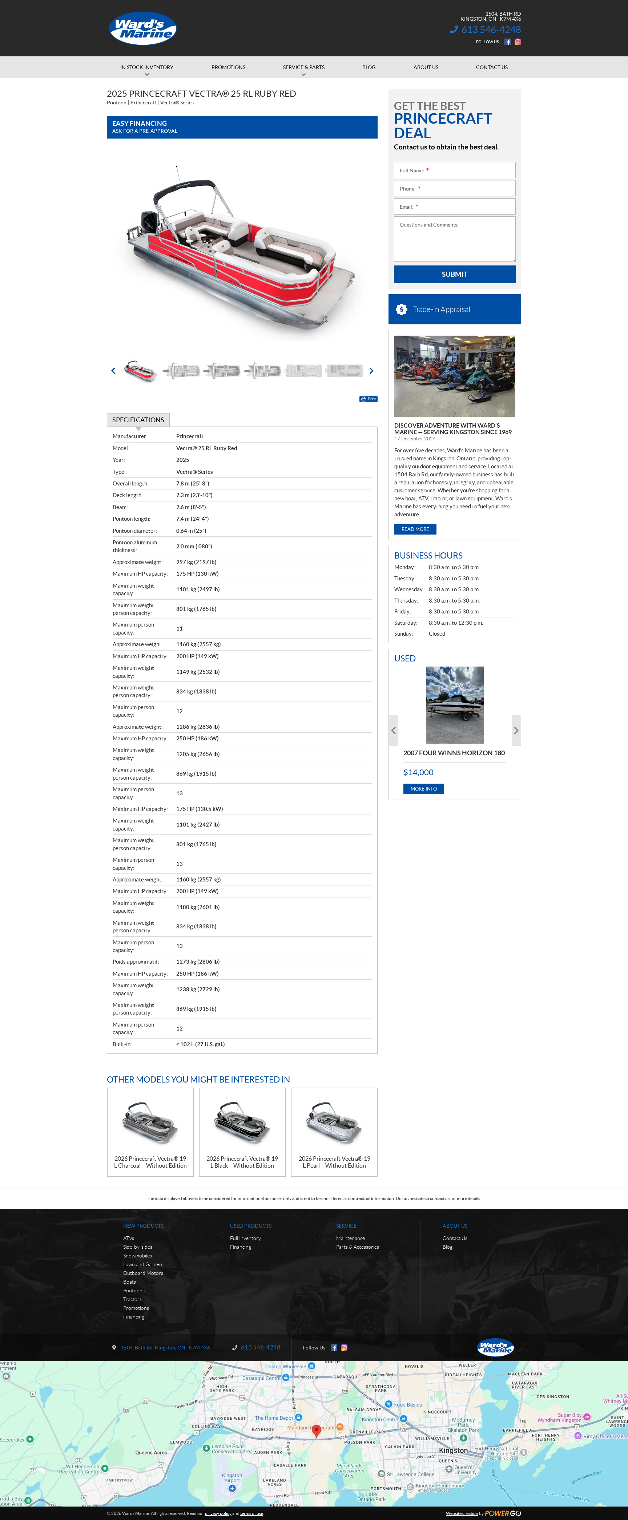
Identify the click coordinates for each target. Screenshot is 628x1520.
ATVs (128, 1238)
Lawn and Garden (142, 1264)
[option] (242, 251)
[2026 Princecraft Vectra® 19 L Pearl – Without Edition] (334, 1121)
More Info (424, 789)
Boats (129, 1282)
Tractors (132, 1299)
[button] (121, 251)
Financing (133, 1317)
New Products (143, 1226)
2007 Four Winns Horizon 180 (454, 753)
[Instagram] (518, 42)
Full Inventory (245, 1238)
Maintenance (350, 1238)
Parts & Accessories (357, 1247)
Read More (415, 529)
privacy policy (218, 1513)
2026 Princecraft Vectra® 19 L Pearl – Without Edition (334, 1162)
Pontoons (134, 1290)
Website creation (462, 1513)
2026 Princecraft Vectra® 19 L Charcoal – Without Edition (150, 1162)
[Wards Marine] (143, 28)
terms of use (251, 1513)
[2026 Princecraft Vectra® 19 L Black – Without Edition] (242, 1121)
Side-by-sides (137, 1247)
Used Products (250, 1226)
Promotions (136, 1308)
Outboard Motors (143, 1273)
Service (346, 1226)
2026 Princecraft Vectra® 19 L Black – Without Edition (242, 1162)
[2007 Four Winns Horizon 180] (454, 705)
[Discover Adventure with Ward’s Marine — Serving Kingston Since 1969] (454, 376)
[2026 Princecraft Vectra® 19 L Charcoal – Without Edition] (150, 1121)
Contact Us (455, 1238)
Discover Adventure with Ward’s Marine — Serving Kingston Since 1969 (453, 428)
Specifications (138, 420)
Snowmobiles (137, 1256)
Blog (447, 1247)
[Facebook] (507, 42)
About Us (455, 1226)
